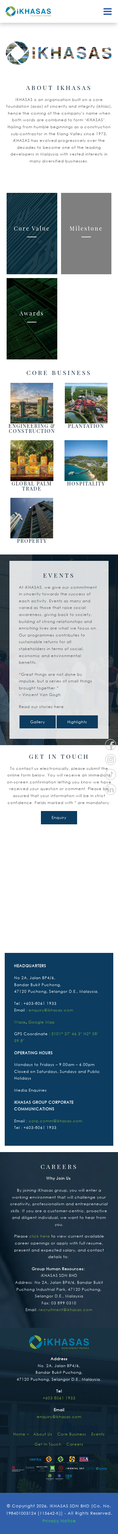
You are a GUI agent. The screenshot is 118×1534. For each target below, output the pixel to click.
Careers (74, 1444)
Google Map (41, 1022)
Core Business (71, 1434)
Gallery (37, 721)
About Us (42, 1434)
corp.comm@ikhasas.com (55, 1121)
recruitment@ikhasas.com (66, 1309)
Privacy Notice (59, 1520)
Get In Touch (48, 1444)
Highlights (77, 721)
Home (20, 1434)
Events (98, 1434)
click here (39, 1236)
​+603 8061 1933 (59, 1398)
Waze (20, 1022)
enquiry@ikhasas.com (51, 1010)
